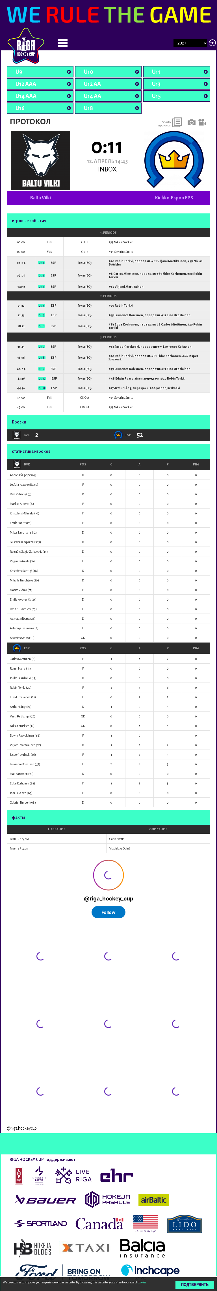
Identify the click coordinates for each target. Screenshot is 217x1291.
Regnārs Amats (19, 561)
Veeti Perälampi (20, 716)
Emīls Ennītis (18, 523)
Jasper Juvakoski (127, 346)
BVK (27, 464)
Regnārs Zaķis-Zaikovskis (26, 551)
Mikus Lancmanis (20, 532)
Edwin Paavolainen (129, 378)
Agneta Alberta (20, 618)
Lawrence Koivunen (128, 315)
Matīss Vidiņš (18, 590)
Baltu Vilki (40, 197)
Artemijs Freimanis (22, 628)
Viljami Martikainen (171, 261)
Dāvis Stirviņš (18, 494)
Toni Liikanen (18, 793)
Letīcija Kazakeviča (22, 484)
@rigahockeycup (22, 1128)
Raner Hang (17, 668)
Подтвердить (195, 1285)
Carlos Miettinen (125, 273)
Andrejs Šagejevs (21, 475)
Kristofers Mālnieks (22, 513)
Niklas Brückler (123, 242)
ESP (27, 648)
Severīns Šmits (123, 251)
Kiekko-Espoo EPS (174, 197)
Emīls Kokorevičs (20, 599)
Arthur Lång (122, 388)
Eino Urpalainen (178, 315)
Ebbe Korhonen (174, 273)
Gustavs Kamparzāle (23, 542)
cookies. (142, 1282)
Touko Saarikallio (20, 678)
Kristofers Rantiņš (21, 570)
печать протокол (164, 123)
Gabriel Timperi (20, 802)
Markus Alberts (19, 503)
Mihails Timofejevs (21, 580)
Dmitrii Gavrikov (20, 609)
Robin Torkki (124, 261)
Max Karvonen (19, 773)
